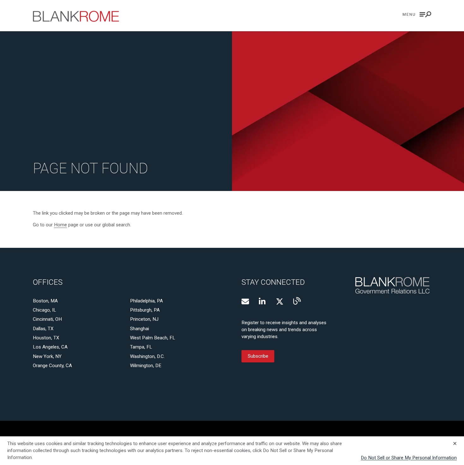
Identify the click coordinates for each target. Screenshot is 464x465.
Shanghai (139, 328)
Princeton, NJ (144, 319)
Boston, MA (45, 301)
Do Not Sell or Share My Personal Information (409, 458)
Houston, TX (46, 338)
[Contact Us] (245, 301)
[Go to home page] (76, 16)
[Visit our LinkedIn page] (262, 301)
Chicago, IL (44, 310)
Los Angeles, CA (50, 347)
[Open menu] (417, 14)
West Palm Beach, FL (152, 338)
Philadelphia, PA (146, 301)
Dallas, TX (43, 328)
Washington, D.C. (147, 356)
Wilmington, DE (145, 365)
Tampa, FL (141, 347)
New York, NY (47, 356)
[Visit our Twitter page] (279, 301)
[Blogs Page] (297, 301)
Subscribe (258, 356)
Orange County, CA (52, 365)
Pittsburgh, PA (145, 310)
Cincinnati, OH (47, 319)
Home (60, 225)
